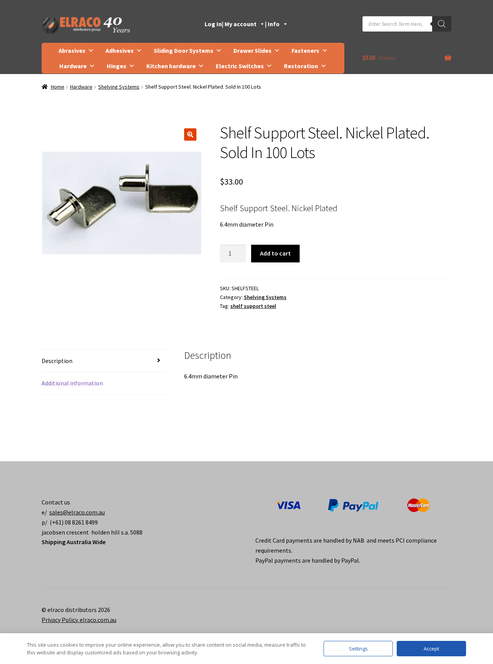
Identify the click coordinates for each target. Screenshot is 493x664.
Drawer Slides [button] (252, 50)
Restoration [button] (301, 66)
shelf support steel (253, 306)
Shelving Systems (118, 86)
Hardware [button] (73, 66)
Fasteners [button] (305, 50)
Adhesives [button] (120, 50)
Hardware (81, 86)
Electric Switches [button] (240, 66)
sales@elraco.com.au (77, 512)
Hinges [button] (116, 66)
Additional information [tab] (72, 383)
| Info (272, 24)
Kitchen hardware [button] (171, 66)
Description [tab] (57, 361)
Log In (213, 24)
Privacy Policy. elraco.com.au (79, 620)
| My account (239, 24)
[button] (190, 134)
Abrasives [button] (72, 50)
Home (57, 86)
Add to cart (275, 253)
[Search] (441, 24)
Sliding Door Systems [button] (183, 50)
